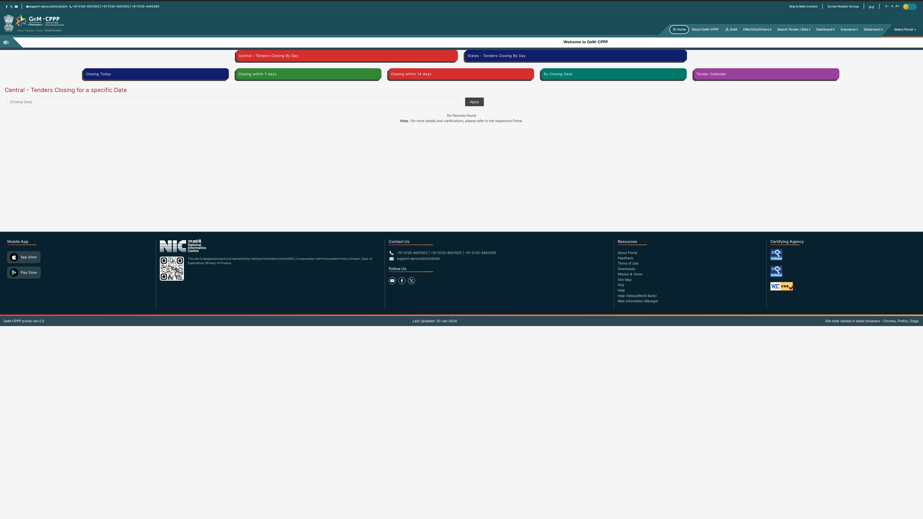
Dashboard (824, 29)
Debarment (872, 29)
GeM (733, 29)
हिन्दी (871, 7)
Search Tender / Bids (792, 29)
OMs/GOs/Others (756, 29)
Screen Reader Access (843, 6)
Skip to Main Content (803, 6)
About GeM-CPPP (705, 29)
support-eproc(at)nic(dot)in (48, 6)
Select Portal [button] (904, 29)
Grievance (848, 29)
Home (681, 29)
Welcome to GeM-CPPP (554, 41)
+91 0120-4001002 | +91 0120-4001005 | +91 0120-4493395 (115, 6)
